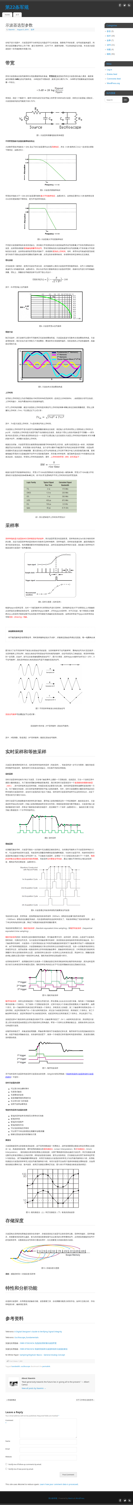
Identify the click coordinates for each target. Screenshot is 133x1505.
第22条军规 (17, 7)
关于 (17, 15)
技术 (32, 29)
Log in (109, 69)
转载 (109, 49)
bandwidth (16, 1366)
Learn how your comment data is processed (59, 1484)
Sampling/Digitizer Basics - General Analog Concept (42, 1355)
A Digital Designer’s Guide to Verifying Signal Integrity (38, 1331)
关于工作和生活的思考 (85, 1400)
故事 (109, 40)
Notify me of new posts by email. (20, 1469)
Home (7, 15)
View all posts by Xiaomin (34, 1388)
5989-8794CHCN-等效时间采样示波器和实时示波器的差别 (43, 1349)
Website (8, 1457)
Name (7, 1441)
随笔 (109, 54)
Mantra (71, 1498)
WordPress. (80, 1498)
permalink (46, 1366)
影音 (109, 31)
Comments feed (114, 79)
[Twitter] (125, 5)
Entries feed (112, 74)
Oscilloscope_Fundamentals (26, 1337)
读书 (109, 45)
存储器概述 (11, 1400)
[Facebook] (120, 5)
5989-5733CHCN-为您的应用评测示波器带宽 (38, 1343)
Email (7, 1449)
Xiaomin (11, 29)
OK (124, 100)
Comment (9, 1421)
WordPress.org (113, 83)
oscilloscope (25, 1366)
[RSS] (129, 5)
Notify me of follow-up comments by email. (24, 1464)
